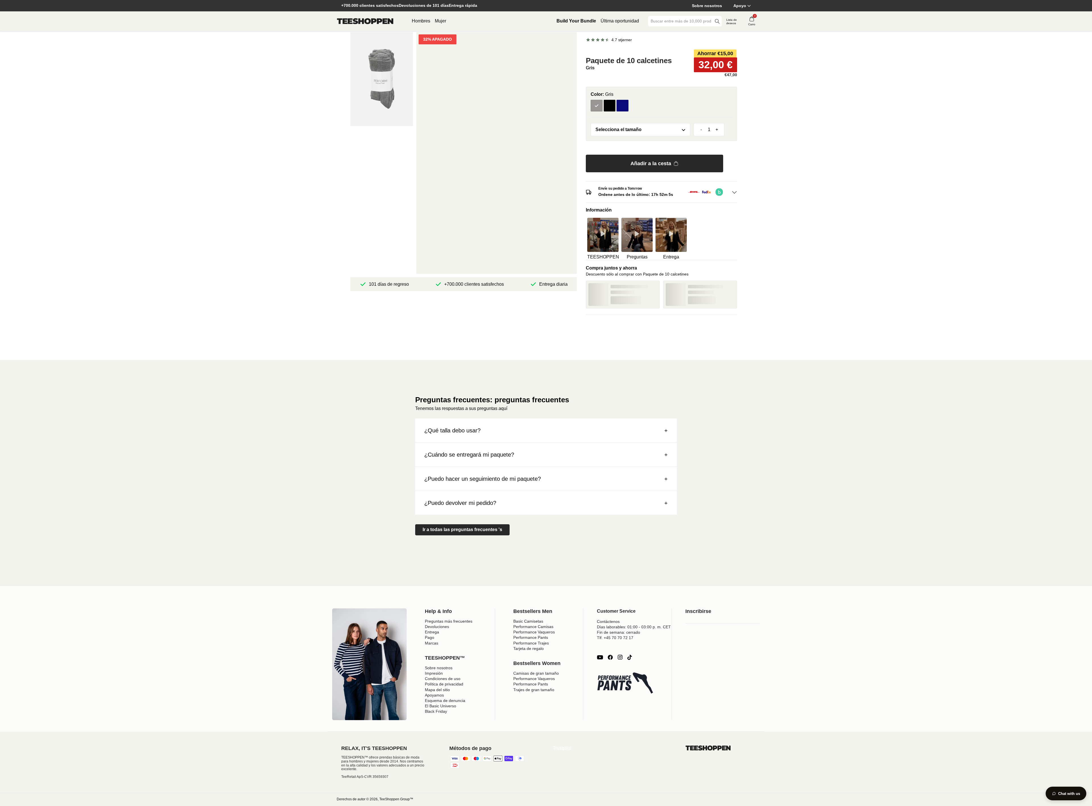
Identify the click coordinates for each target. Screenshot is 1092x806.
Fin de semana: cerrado (618, 632)
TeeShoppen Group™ (396, 799)
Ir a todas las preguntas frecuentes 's (462, 529)
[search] (717, 21)
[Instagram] (619, 657)
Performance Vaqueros (534, 632)
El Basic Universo (440, 706)
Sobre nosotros (707, 5)
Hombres (421, 20)
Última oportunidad (620, 20)
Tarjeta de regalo (528, 648)
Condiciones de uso (442, 678)
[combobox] (680, 21)
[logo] (365, 21)
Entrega (432, 632)
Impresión (434, 673)
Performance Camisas (533, 626)
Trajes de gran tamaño (533, 689)
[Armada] (622, 106)
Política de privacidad (444, 684)
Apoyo (739, 5)
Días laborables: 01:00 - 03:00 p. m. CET (634, 627)
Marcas (431, 643)
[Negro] (610, 106)
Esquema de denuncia (445, 700)
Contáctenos (608, 621)
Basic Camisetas (528, 621)
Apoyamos (434, 695)
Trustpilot (562, 748)
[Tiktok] (629, 657)
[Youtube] (600, 657)
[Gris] (597, 106)
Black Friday (436, 711)
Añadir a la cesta (650, 163)
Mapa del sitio (437, 689)
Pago (429, 637)
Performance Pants (530, 637)
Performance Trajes (531, 643)
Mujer (440, 20)
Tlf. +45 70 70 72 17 (615, 637)
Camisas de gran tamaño (536, 673)
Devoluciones (437, 626)
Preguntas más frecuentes (448, 621)
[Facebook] (610, 657)
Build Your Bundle (576, 20)
